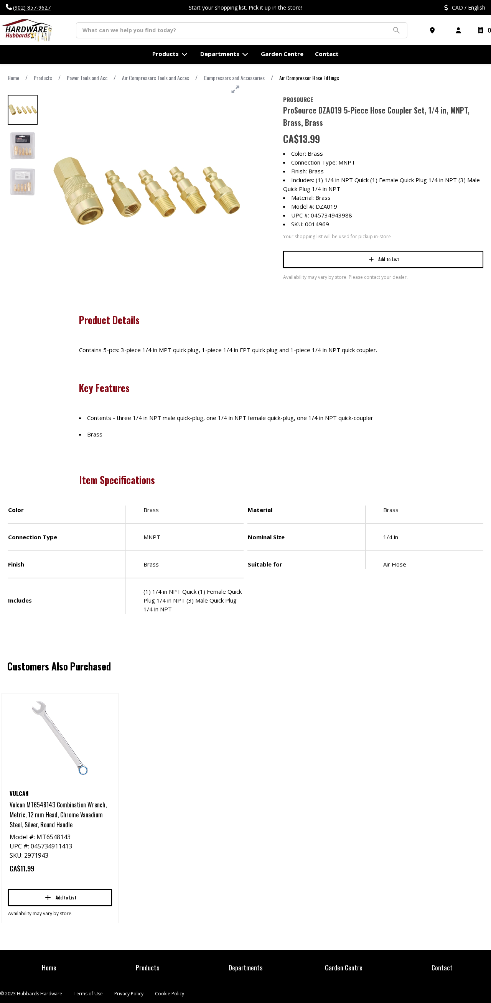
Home (13, 78)
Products (43, 78)
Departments (245, 967)
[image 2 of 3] (23, 146)
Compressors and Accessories (234, 78)
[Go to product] (60, 738)
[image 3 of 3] (23, 182)
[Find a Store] (433, 30)
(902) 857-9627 (32, 7)
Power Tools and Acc (87, 78)
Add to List (388, 259)
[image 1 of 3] (23, 110)
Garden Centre (343, 967)
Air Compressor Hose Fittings (309, 78)
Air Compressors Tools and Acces (155, 78)
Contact (442, 967)
